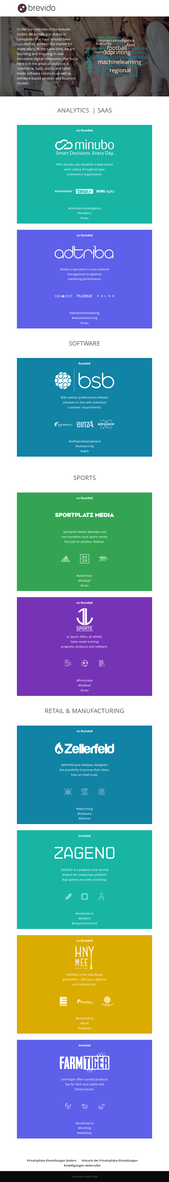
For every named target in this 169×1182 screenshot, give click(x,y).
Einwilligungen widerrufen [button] (82, 1165)
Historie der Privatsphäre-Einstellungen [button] (110, 1160)
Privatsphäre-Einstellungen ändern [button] (51, 1160)
